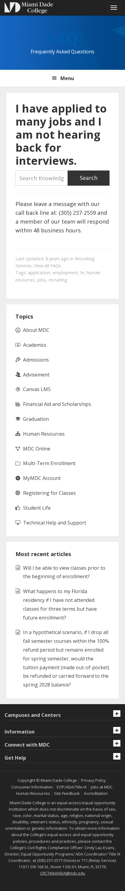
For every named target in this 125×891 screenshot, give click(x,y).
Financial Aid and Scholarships (57, 404)
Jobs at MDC (102, 787)
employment (65, 272)
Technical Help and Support (54, 522)
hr (82, 272)
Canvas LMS (37, 389)
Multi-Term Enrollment (49, 463)
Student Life (37, 508)
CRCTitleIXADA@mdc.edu (62, 873)
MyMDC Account (42, 478)
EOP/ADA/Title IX (72, 787)
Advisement (36, 374)
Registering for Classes (49, 493)
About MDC (36, 330)
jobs (41, 280)
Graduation (36, 419)
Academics (34, 345)
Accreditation (96, 793)
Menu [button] (67, 78)
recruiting (58, 280)
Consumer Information (32, 787)
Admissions (36, 359)
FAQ (62, 39)
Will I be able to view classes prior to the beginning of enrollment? (64, 572)
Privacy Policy (93, 780)
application (39, 272)
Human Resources (44, 433)
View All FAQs (47, 265)
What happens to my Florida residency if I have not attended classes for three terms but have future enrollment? (60, 604)
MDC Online (36, 448)
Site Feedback (67, 793)
